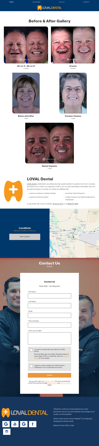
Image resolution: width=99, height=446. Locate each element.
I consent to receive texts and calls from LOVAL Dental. (51, 354)
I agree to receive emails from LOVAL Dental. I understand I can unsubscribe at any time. (49, 366)
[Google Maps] (6, 424)
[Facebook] (32, 424)
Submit (49, 375)
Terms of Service (65, 383)
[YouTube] (15, 424)
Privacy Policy (52, 383)
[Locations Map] (74, 233)
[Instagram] (6, 432)
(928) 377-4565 (73, 204)
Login (72, 425)
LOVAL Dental (31, 184)
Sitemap (56, 425)
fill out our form (58, 204)
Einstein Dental (68, 421)
